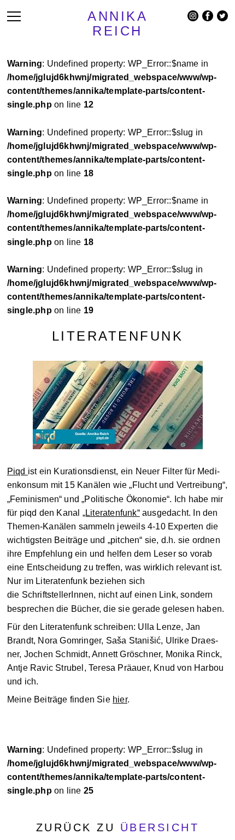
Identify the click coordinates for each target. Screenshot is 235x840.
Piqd (17, 471)
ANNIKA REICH (117, 23)
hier (120, 699)
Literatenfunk (118, 336)
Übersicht (159, 827)
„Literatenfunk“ (111, 512)
